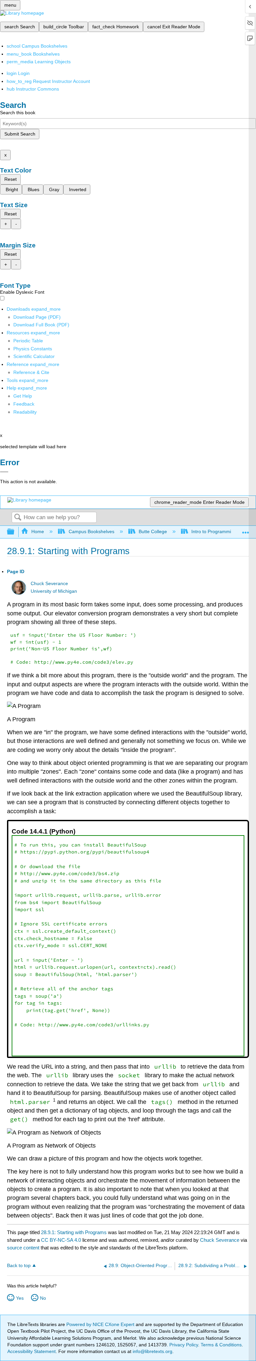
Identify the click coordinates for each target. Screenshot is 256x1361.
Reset (10, 179)
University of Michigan (54, 591)
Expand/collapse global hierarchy (15, 532)
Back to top (19, 1265)
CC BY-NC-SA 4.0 (61, 1240)
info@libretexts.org (151, 1351)
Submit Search (19, 134)
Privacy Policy (183, 1344)
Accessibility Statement (31, 1351)
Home (37, 531)
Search (18, 517)
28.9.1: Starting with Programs (74, 1232)
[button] (23, 404)
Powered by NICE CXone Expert (101, 1324)
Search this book (17, 112)
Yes (20, 1298)
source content (23, 1247)
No (43, 1298)
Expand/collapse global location (245, 530)
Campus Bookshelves (91, 531)
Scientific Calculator (34, 356)
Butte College (152, 531)
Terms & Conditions (221, 1344)
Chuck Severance (49, 583)
